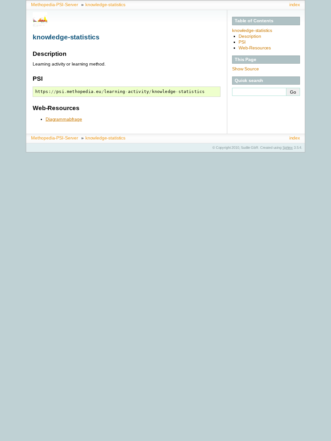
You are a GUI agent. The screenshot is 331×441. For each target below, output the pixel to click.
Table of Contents (254, 20)
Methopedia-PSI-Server (54, 4)
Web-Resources (255, 47)
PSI (242, 42)
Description (250, 36)
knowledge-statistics (105, 4)
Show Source (245, 68)
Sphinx (288, 147)
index (294, 4)
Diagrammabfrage (64, 119)
